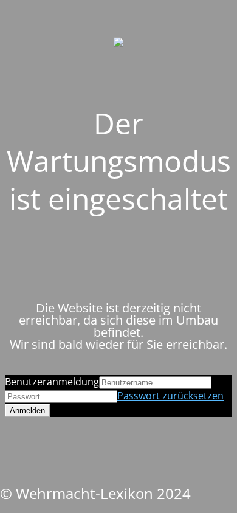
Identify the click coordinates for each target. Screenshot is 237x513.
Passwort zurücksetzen (170, 395)
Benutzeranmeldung (52, 381)
